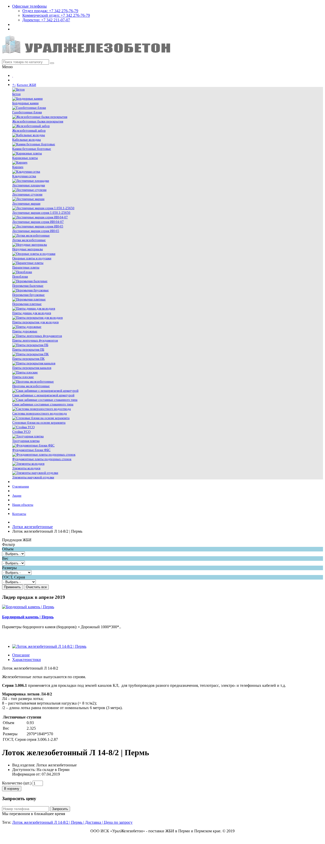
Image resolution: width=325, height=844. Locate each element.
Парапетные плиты (25, 267)
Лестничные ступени (27, 194)
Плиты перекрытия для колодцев (35, 322)
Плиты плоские (23, 377)
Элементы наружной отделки (33, 477)
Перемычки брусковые (28, 295)
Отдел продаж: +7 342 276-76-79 (50, 11)
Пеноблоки (20, 276)
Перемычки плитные (27, 304)
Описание (21, 655)
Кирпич (17, 167)
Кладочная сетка (24, 176)
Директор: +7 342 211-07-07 (46, 20)
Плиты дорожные (24, 331)
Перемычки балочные (27, 286)
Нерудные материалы (27, 249)
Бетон (16, 94)
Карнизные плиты (25, 158)
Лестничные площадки (28, 185)
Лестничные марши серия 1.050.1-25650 (41, 212)
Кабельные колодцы (26, 139)
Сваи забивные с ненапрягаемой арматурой (43, 395)
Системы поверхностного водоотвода (39, 413)
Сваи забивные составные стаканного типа (42, 404)
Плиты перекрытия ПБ (28, 349)
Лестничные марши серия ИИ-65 (35, 231)
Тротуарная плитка (26, 441)
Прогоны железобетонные (31, 386)
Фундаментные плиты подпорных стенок (41, 459)
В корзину (11, 789)
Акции (16, 495)
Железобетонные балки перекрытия (37, 121)
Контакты (19, 514)
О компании (20, 486)
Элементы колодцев (26, 468)
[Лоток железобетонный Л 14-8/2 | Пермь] (49, 646)
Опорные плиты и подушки (31, 258)
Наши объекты (22, 505)
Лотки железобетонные (29, 240)
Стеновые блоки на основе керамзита (39, 422)
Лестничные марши (26, 203)
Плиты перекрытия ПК (28, 359)
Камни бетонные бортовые (31, 149)
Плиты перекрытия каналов (31, 368)
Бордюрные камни (25, 103)
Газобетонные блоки (27, 112)
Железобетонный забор (29, 130)
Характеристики (26, 659)
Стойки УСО (21, 432)
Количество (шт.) (16, 783)
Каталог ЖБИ (26, 85)
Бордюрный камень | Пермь (28, 617)
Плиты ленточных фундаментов (35, 340)
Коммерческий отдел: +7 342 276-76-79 (56, 15)
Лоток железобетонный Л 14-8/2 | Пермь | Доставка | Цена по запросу (72, 822)
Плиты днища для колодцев (31, 313)
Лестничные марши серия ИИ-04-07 (38, 222)
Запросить (60, 809)
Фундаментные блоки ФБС (31, 450)
